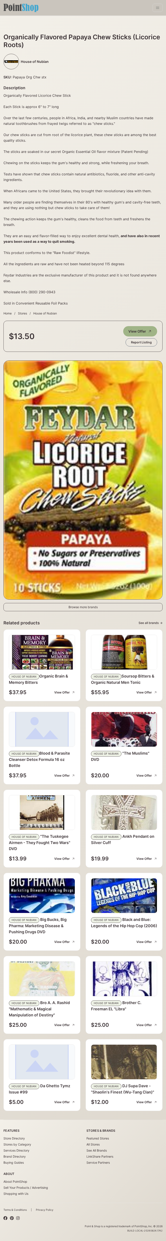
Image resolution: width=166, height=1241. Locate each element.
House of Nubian (45, 313)
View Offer (137, 331)
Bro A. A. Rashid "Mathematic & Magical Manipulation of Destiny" (39, 1008)
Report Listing (141, 342)
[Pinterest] (12, 1218)
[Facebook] (5, 1218)
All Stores (93, 1144)
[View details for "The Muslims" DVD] (124, 729)
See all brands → (151, 623)
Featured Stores (97, 1138)
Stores (22, 313)
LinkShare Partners (99, 1156)
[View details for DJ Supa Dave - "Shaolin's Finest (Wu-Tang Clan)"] (124, 1061)
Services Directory (16, 1150)
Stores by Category (17, 1144)
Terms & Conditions (15, 1209)
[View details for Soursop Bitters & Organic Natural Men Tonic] (124, 652)
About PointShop (15, 1181)
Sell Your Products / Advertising (25, 1187)
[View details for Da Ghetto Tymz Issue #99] (42, 1061)
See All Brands (96, 1150)
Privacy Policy (44, 1209)
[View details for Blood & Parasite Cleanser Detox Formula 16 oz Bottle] (42, 729)
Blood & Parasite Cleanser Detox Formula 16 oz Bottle (39, 759)
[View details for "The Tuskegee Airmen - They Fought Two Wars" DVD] (42, 812)
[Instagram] (18, 1218)
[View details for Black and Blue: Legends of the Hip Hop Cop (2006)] (124, 895)
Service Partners (98, 1162)
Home (7, 313)
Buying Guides (13, 1162)
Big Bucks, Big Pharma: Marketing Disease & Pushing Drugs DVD (38, 925)
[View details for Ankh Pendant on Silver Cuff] (124, 812)
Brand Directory (14, 1156)
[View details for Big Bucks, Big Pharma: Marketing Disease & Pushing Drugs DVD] (42, 895)
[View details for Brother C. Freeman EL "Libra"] (124, 978)
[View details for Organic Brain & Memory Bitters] (42, 652)
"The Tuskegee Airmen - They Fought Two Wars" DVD (39, 842)
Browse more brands (83, 607)
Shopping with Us (15, 1193)
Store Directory (14, 1138)
